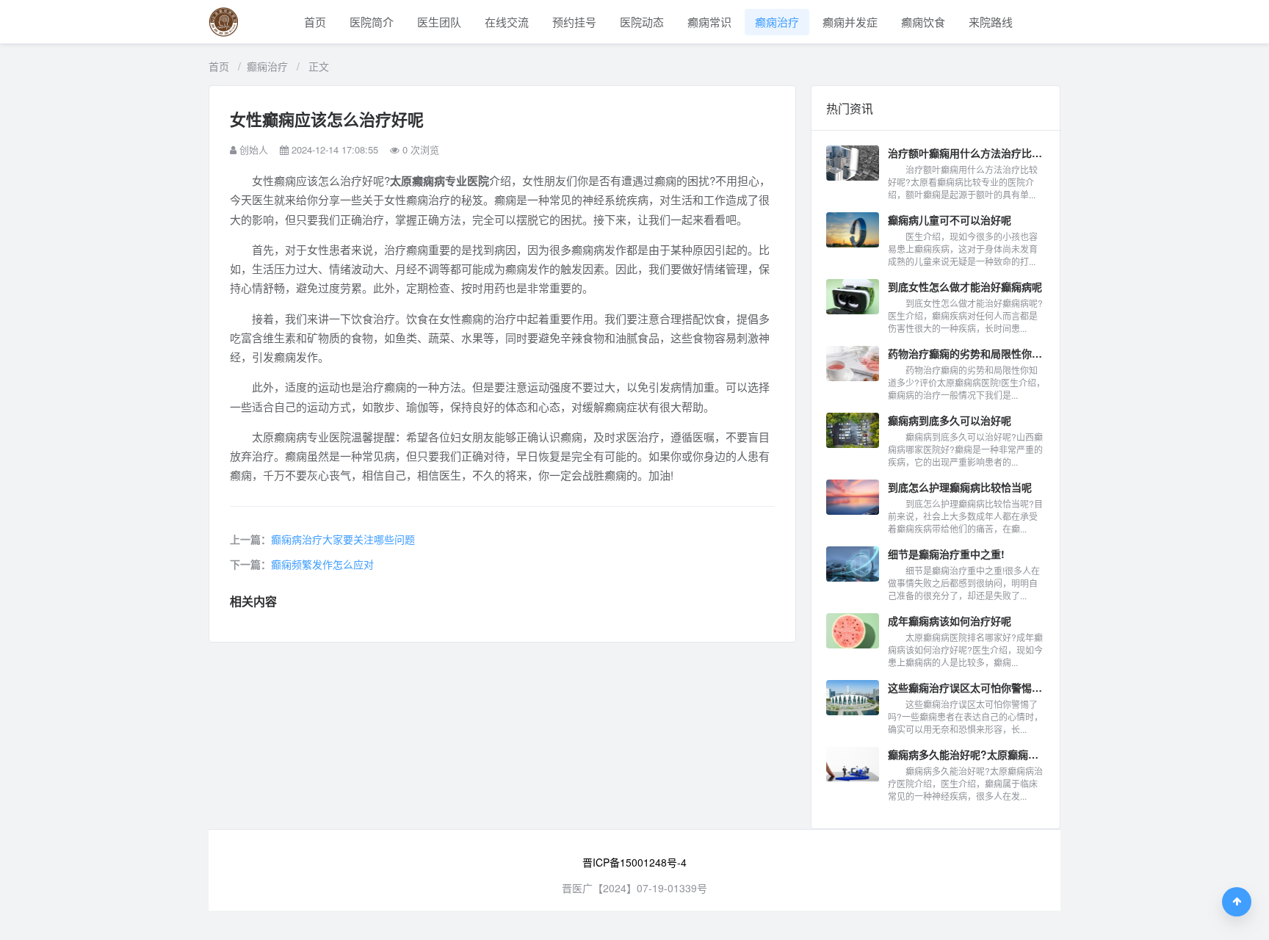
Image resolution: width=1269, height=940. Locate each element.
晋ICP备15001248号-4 (634, 862)
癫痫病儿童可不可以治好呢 (949, 219)
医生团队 (439, 21)
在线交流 (507, 21)
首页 (315, 21)
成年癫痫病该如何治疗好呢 (949, 620)
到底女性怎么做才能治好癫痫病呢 (965, 286)
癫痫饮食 (923, 21)
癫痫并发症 (850, 21)
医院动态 (642, 21)
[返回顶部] (1236, 901)
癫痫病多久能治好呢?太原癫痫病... (966, 754)
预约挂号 (574, 21)
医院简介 (372, 21)
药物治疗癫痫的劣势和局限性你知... (966, 353)
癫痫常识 (709, 21)
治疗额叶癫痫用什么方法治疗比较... (966, 152)
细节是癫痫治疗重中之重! (946, 553)
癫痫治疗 (777, 21)
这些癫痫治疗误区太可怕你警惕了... (966, 687)
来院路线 (991, 21)
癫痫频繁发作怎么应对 (322, 564)
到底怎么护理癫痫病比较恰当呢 (960, 487)
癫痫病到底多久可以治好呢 (949, 420)
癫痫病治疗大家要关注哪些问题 (343, 539)
